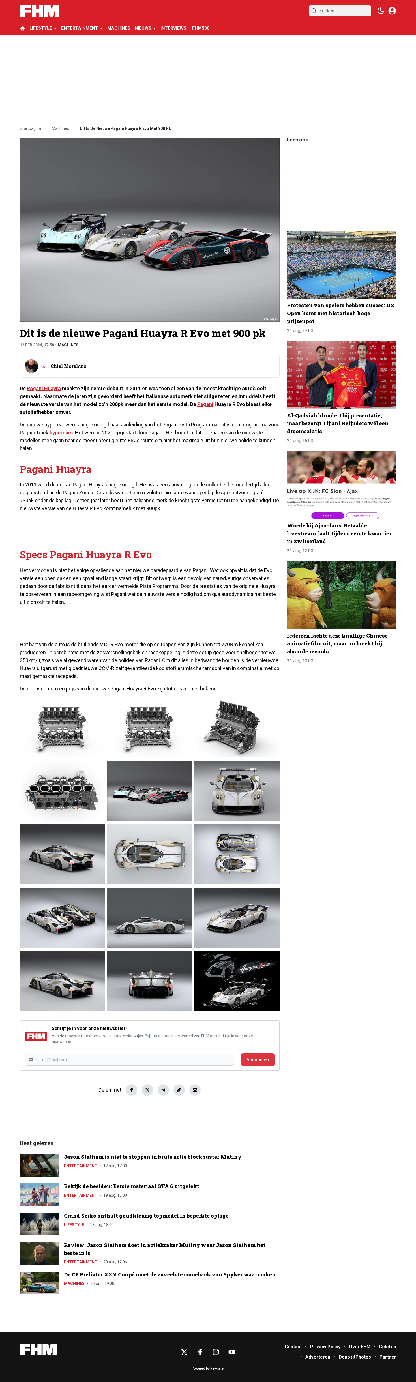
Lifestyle (74, 1224)
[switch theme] (381, 11)
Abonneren (257, 1059)
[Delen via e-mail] (195, 1090)
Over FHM (359, 1346)
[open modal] (392, 11)
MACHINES (118, 28)
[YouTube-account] (231, 1352)
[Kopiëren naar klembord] (179, 1090)
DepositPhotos (355, 1357)
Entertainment (80, 1166)
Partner (387, 1357)
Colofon (387, 1346)
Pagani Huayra (44, 388)
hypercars (61, 432)
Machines (68, 345)
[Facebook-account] (200, 1352)
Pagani (205, 404)
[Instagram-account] (216, 1352)
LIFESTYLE (40, 28)
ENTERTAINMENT (79, 28)
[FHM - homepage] (39, 11)
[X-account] (184, 1352)
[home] (22, 28)
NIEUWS (143, 28)
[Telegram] (163, 1090)
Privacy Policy (325, 1346)
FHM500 (200, 28)
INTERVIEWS (174, 28)
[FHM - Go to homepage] (38, 1349)
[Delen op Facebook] (131, 1090)
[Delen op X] (147, 1090)
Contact (293, 1346)
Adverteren (317, 1357)
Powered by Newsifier (208, 1368)
